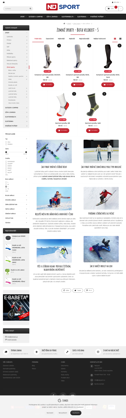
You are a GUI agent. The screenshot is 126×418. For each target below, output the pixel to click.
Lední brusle (11, 88)
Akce (9, 142)
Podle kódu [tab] (38, 39)
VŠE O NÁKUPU (7, 362)
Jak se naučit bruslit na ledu (101, 266)
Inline (8, 50)
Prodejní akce (65, 378)
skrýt (6, 191)
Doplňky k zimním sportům (15, 76)
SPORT (22, 17)
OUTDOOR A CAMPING (36, 17)
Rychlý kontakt (12, 340)
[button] (121, 8)
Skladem (10, 144)
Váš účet (116, 2)
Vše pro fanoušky (12, 64)
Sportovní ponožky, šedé (93, 123)
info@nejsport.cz (12, 337)
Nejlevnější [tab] (61, 39)
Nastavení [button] (50, 413)
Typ (6, 139)
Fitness (9, 40)
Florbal (9, 43)
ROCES (10, 168)
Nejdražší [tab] (72, 39)
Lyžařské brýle (12, 91)
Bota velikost (9, 179)
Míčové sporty (11, 57)
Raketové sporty (12, 60)
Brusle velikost (9, 195)
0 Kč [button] (115, 8)
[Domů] (63, 7)
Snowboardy (11, 100)
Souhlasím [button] (76, 413)
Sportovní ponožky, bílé (62, 123)
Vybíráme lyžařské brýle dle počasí (101, 213)
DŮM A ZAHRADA (52, 17)
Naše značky (65, 375)
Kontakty (64, 372)
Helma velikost (10, 209)
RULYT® (10, 172)
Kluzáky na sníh (12, 85)
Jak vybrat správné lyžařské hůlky (54, 167)
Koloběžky (10, 54)
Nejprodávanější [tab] (84, 39)
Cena (7, 149)
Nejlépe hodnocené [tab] (100, 39)
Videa (62, 381)
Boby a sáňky (12, 70)
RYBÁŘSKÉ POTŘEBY (97, 17)
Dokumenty (64, 366)
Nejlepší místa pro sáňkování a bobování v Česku (54, 214)
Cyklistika (10, 37)
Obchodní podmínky (9, 369)
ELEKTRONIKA (81, 17)
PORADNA (35, 362)
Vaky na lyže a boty (13, 103)
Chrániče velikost (10, 200)
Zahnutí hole (9, 218)
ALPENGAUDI (11, 161)
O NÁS (63, 362)
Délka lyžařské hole (11, 204)
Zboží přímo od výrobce (49, 350)
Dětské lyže (11, 73)
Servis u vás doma (78, 350)
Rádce (34, 369)
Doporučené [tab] (50, 39)
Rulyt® (9, 170)
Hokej (9, 79)
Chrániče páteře (12, 82)
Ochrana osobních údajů (10, 372)
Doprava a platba (8, 366)
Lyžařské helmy (12, 94)
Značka (7, 158)
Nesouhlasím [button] (63, 413)
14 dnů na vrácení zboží (111, 350)
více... (6, 175)
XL (8, 189)
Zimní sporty (11, 67)
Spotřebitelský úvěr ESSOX (11, 378)
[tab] (115, 38)
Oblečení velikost (10, 214)
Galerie (63, 369)
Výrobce (7, 223)
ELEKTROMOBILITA (67, 17)
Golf (8, 47)
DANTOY (10, 166)
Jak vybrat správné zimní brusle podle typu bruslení (101, 167)
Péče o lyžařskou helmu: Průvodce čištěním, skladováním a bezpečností (54, 268)
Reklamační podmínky (10, 375)
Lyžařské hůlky (12, 97)
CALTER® (10, 164)
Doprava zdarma (16, 350)
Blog (33, 366)
